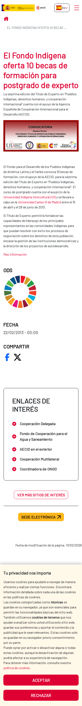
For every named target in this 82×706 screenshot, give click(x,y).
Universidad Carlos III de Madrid (39, 202)
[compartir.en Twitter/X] (17, 357)
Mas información (15, 254)
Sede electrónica (38, 517)
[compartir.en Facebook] (7, 357)
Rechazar (41, 695)
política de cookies (16, 668)
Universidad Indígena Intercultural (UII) (29, 197)
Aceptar (41, 680)
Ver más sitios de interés (41, 495)
